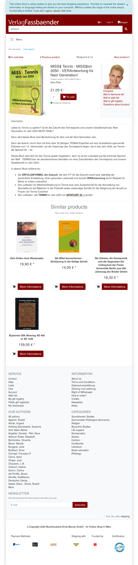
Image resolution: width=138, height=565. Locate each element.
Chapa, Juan (15, 460)
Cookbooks (77, 443)
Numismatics (78, 433)
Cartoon (76, 440)
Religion (76, 423)
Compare (108, 91)
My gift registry (16, 398)
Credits (75, 398)
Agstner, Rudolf (16, 419)
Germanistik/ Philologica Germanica (91, 419)
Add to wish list (111, 97)
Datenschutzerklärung (83, 385)
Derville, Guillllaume (18, 477)
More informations (30, 287)
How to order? (79, 395)
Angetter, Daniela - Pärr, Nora (24, 433)
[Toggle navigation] (11, 39)
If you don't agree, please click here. (52, 10)
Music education (80, 450)
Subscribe (80, 504)
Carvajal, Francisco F (19, 453)
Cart (10, 388)
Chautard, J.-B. (16, 463)
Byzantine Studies (81, 426)
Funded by (97, 536)
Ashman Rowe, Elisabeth (21, 436)
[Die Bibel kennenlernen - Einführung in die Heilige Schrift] (69, 237)
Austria (75, 436)
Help (10, 382)
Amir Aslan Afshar (17, 430)
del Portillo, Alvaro (18, 473)
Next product (121, 57)
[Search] (126, 29)
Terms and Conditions (83, 382)
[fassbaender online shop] (37, 23)
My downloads (16, 405)
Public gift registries (18, 402)
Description (17, 121)
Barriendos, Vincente (19, 440)
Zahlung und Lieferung (84, 388)
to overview (16, 57)
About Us (76, 378)
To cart (70, 97)
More (11, 487)
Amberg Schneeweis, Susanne (24, 426)
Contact (12, 378)
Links (11, 385)
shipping (125, 516)
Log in (109, 22)
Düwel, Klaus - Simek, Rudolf (23, 483)
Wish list (12, 395)
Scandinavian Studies (83, 416)
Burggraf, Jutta (16, 446)
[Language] (100, 22)
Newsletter (77, 402)
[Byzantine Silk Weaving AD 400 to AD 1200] (27, 314)
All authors (14, 416)
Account (12, 392)
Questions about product (116, 104)
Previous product (50, 57)
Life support (78, 430)
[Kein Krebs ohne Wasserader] (27, 237)
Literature (77, 446)
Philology (76, 453)
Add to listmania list (113, 94)
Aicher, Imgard (16, 423)
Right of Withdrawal (82, 392)
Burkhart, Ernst (16, 450)
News (74, 405)
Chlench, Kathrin (17, 467)
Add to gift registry (113, 101)
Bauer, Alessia (16, 443)
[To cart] (14, 287)
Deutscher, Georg (17, 480)
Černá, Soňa (15, 456)
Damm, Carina (16, 470)
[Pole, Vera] (116, 76)
